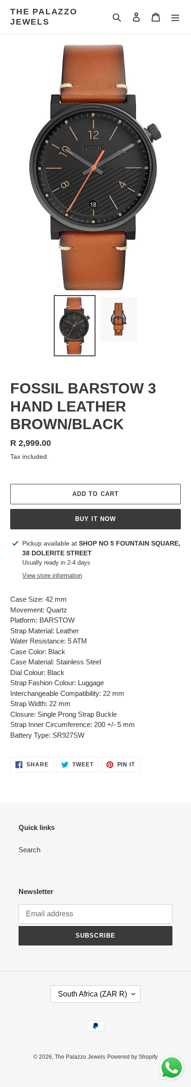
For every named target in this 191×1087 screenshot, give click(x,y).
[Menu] (175, 17)
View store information (52, 575)
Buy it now (95, 518)
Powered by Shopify (132, 1057)
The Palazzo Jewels (43, 16)
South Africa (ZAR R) (92, 994)
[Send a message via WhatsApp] (171, 1067)
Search (29, 850)
